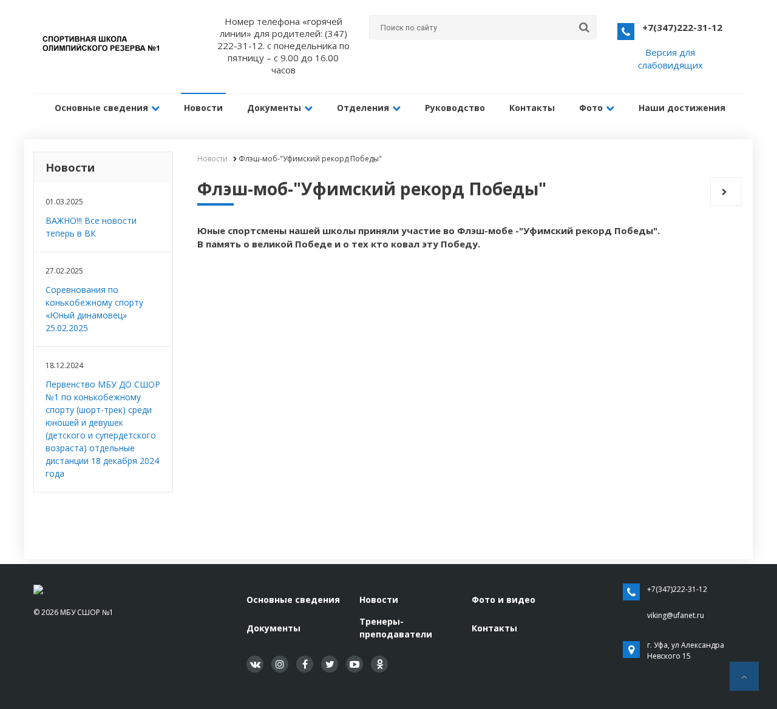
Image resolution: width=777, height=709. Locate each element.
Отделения (363, 107)
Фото (591, 107)
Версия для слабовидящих (670, 58)
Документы (274, 107)
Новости (203, 107)
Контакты (532, 107)
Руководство (455, 107)
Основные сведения (101, 107)
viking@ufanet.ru (675, 615)
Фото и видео (503, 599)
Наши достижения (682, 107)
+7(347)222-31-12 (682, 27)
